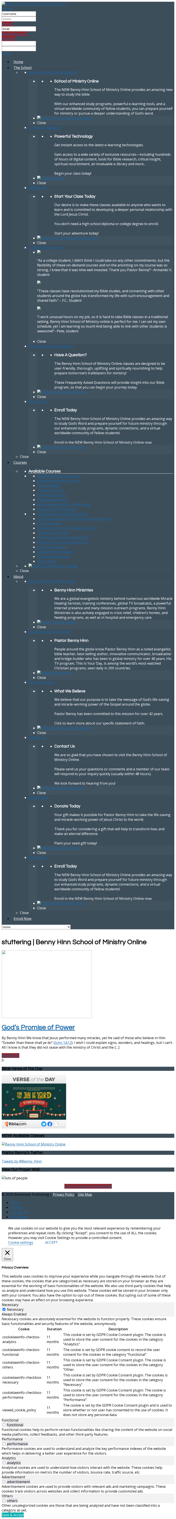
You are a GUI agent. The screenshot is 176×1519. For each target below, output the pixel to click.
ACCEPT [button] (51, 1242)
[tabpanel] (88, 1367)
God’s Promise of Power (38, 1027)
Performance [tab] (12, 1439)
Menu (6, 53)
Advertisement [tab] (13, 1477)
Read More (10, 1055)
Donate (16, 1207)
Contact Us (19, 1212)
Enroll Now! (19, 1216)
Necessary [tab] (10, 1304)
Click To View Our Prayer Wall (88, 1186)
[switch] (4, 1424)
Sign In (7, 8)
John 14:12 (63, 1042)
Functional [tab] (10, 1420)
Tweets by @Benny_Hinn (22, 1161)
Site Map (85, 1194)
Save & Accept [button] (13, 1515)
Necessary (15, 1309)
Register (8, 38)
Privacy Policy (63, 1194)
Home (15, 1202)
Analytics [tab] (9, 1458)
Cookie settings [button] (20, 1242)
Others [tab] (7, 1496)
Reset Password (14, 33)
